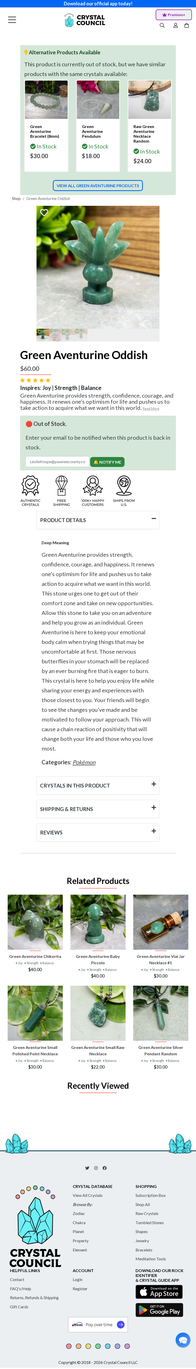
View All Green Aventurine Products (98, 185)
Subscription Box (151, 1195)
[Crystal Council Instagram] (98, 1167)
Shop (16, 198)
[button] (183, 1340)
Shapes (142, 1231)
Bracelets (144, 1249)
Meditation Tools (151, 1258)
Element (80, 1249)
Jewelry (142, 1240)
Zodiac (79, 1213)
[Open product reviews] (35, 380)
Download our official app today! (98, 3)
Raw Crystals (147, 1213)
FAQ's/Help (20, 1288)
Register (80, 1288)
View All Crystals (88, 1195)
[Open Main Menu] (12, 20)
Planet (78, 1231)
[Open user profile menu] (175, 25)
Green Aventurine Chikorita (35, 956)
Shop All (143, 1204)
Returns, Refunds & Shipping (34, 1297)
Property (81, 1240)
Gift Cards (19, 1306)
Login (77, 1279)
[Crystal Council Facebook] (107, 1167)
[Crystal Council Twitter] (89, 1167)
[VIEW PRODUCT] (35, 922)
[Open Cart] (187, 25)
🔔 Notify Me (107, 462)
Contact (17, 1279)
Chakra (79, 1222)
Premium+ (176, 14)
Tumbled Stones (150, 1222)
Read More (151, 409)
